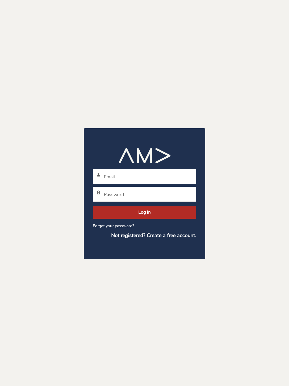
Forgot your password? (113, 226)
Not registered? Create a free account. (153, 235)
